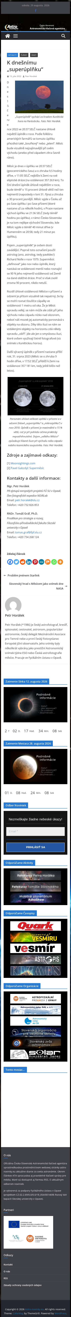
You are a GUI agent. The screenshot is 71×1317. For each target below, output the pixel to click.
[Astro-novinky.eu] (35, 25)
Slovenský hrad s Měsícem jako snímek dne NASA (36, 586)
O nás (7, 1271)
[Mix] (48, 562)
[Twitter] (16, 562)
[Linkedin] (29, 562)
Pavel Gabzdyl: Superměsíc (27, 468)
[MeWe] (41, 562)
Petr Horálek (31, 76)
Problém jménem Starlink (23, 575)
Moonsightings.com (23, 463)
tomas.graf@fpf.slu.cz (28, 532)
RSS (6, 1278)
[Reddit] (22, 562)
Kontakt (8, 1264)
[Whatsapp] (54, 562)
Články (24, 55)
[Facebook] (10, 562)
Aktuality (12, 55)
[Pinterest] (35, 562)
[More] (60, 562)
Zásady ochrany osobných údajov (22, 1285)
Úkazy (33, 55)
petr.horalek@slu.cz (27, 500)
